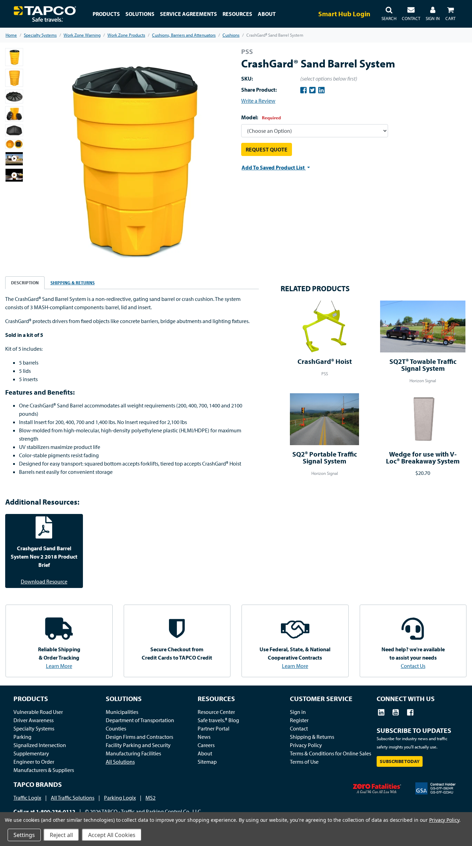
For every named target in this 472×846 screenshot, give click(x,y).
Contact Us (413, 665)
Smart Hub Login (344, 13)
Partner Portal (213, 728)
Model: (261, 117)
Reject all (61, 835)
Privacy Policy (306, 745)
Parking (22, 736)
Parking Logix (120, 797)
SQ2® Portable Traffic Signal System (324, 457)
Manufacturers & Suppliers (43, 769)
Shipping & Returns (312, 736)
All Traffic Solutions (72, 797)
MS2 (150, 797)
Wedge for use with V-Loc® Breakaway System (423, 457)
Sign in (298, 711)
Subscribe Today (399, 761)
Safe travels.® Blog (218, 720)
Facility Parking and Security (138, 745)
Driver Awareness (33, 720)
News (204, 736)
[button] (389, 14)
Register (299, 720)
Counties (116, 728)
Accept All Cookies (111, 835)
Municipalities (122, 711)
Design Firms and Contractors (139, 736)
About (205, 753)
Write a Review (258, 100)
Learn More (59, 665)
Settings (24, 835)
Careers (206, 745)
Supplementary (31, 753)
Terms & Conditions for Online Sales (330, 753)
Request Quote (266, 149)
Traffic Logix (27, 797)
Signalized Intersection (39, 745)
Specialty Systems (33, 728)
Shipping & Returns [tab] (72, 282)
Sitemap (207, 761)
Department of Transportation (140, 720)
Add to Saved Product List (274, 167)
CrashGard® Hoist (325, 361)
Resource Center (216, 711)
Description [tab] (25, 282)
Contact (299, 728)
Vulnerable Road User (38, 711)
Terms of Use (304, 761)
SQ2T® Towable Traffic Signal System (422, 365)
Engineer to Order (33, 761)
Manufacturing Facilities (133, 753)
